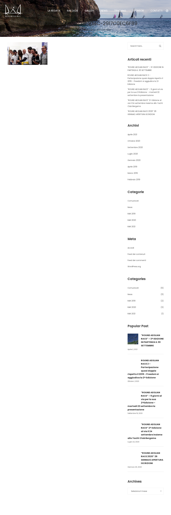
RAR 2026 (72, 10)
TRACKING (120, 10)
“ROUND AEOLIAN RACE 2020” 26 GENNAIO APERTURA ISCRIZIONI (152, 458)
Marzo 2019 (133, 173)
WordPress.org (134, 266)
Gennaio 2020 (134, 160)
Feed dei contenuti (136, 254)
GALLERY (89, 10)
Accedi (131, 248)
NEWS (104, 10)
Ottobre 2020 (134, 141)
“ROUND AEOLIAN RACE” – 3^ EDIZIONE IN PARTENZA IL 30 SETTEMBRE (152, 340)
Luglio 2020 (133, 153)
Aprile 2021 (132, 134)
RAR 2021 (131, 226)
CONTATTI (156, 10)
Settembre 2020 (135, 147)
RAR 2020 (132, 220)
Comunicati (133, 200)
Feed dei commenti (137, 260)
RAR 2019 (131, 213)
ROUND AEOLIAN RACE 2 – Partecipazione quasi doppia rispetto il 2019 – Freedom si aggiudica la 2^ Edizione (143, 369)
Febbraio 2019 (134, 179)
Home (63, 30)
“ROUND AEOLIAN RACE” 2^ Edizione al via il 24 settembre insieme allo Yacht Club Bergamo (145, 103)
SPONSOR (138, 10)
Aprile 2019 (132, 166)
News (130, 207)
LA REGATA (54, 10)
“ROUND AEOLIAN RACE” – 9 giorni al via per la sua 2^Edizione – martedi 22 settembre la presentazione (145, 92)
